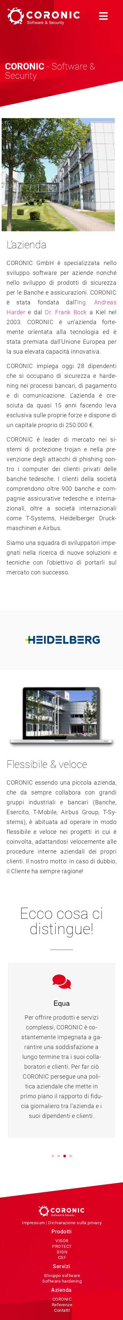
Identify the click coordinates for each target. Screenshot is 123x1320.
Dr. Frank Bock (66, 312)
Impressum (33, 1222)
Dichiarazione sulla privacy (75, 1222)
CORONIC (62, 1299)
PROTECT (62, 1246)
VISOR (62, 1240)
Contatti (62, 1310)
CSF (62, 1257)
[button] (103, 16)
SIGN (62, 1251)
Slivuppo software (62, 1275)
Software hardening (62, 1281)
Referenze (62, 1304)
